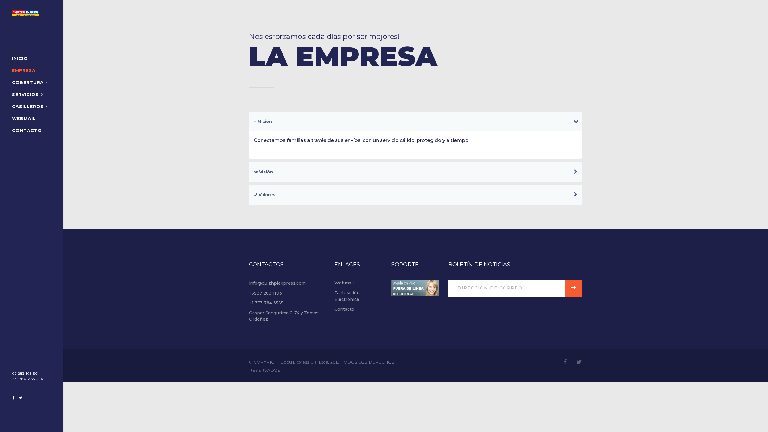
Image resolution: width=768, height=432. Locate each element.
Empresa (24, 70)
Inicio (20, 58)
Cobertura (28, 82)
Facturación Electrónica (347, 296)
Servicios (25, 94)
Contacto (27, 130)
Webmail (24, 118)
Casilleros (28, 106)
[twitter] (20, 397)
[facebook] (14, 397)
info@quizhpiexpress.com (277, 283)
